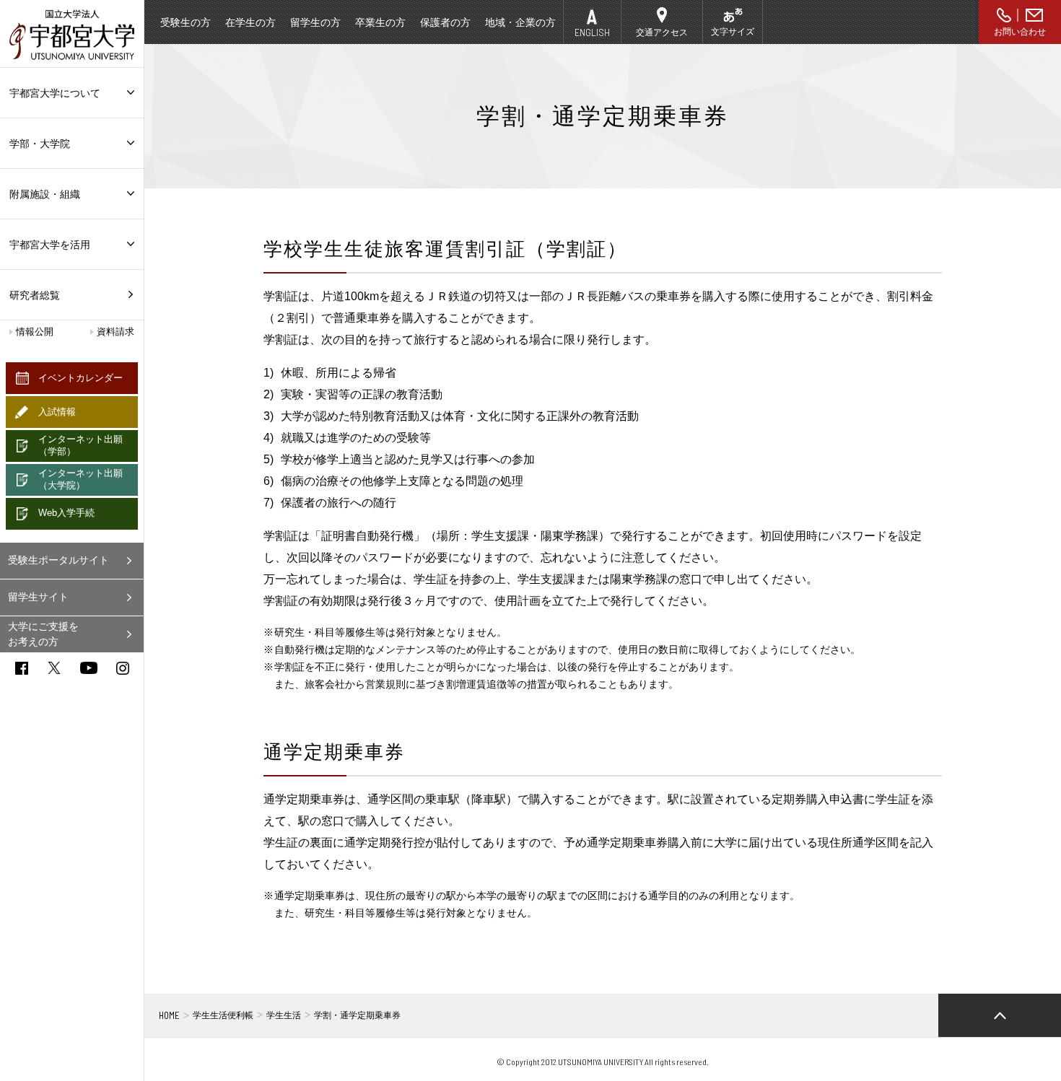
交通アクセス (662, 32)
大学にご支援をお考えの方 (43, 634)
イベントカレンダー (80, 377)
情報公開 (34, 331)
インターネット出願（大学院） (80, 479)
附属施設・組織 (44, 194)
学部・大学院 (39, 143)
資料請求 (115, 331)
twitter (54, 668)
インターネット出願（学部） (80, 445)
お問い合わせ (1020, 32)
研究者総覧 (34, 295)
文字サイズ (732, 32)
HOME (169, 1015)
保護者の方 (445, 22)
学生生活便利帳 (223, 1015)
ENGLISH (592, 32)
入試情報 (57, 411)
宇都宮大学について (54, 93)
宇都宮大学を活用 (49, 244)
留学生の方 (315, 22)
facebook (21, 668)
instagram (122, 668)
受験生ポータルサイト (58, 560)
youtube (88, 668)
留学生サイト (38, 597)
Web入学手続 (66, 512)
